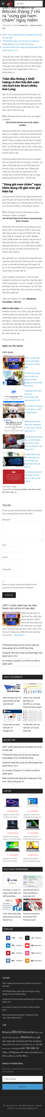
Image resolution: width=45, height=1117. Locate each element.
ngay (30, 1044)
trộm (12, 492)
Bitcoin (17, 1032)
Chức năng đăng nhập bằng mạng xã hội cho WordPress (12, 916)
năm (41, 1044)
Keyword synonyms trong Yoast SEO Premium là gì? (31, 916)
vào (26, 1052)
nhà (34, 1044)
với (30, 1052)
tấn (3, 492)
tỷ (24, 1052)
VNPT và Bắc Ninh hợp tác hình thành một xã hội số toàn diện (19, 607)
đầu (20, 1056)
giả (38, 1037)
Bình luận (6, 520)
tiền (23, 1048)
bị (13, 489)
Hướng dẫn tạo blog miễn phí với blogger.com (11, 727)
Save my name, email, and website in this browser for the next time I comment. (19, 586)
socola (38, 489)
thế (20, 1048)
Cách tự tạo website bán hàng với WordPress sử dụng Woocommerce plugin (32, 702)
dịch (16, 1038)
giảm (4, 1041)
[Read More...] (19, 635)
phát (33, 489)
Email (5, 557)
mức (27, 1044)
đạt (17, 1056)
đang (7, 1056)
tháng (16, 1048)
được (14, 1056)
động (24, 1056)
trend (8, 492)
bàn (37, 1032)
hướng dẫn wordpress (15, 1041)
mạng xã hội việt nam (10, 1044)
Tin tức (14, 487)
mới (23, 1044)
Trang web (6, 569)
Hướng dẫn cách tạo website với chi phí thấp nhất (31, 727)
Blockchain (29, 1032)
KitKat (25, 489)
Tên (4, 545)
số (13, 1048)
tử (22, 1052)
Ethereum (27, 1037)
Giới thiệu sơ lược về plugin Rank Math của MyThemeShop (12, 893)
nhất (36, 1044)
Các (10, 1037)
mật (29, 489)
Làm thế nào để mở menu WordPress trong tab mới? (31, 893)
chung (16, 489)
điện (10, 1056)
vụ (16, 492)
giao (34, 1038)
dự (21, 489)
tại (20, 1052)
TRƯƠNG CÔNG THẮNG (9, 3)
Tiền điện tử (32, 1048)
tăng (17, 1052)
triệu (4, 1052)
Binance (7, 1032)
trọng (12, 1052)
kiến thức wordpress (33, 1041)
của (13, 1037)
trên (8, 1052)
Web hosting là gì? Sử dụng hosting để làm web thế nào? (12, 701)
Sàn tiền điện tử (7, 1048)
